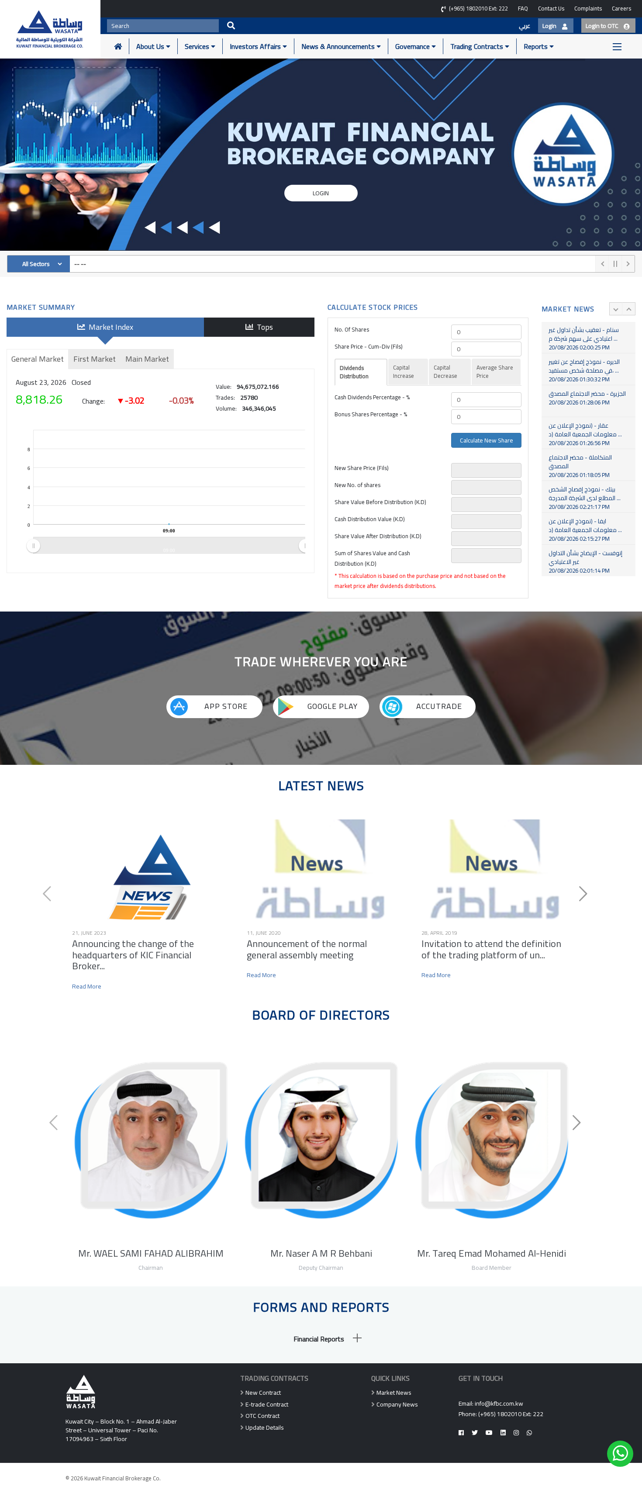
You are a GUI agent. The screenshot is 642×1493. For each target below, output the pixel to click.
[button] (321, 1339)
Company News (397, 1404)
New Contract (263, 1392)
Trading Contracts (477, 46)
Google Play (331, 706)
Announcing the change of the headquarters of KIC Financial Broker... (133, 954)
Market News (393, 1392)
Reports (536, 46)
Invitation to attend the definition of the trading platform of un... (491, 949)
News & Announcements (338, 46)
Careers (621, 8)
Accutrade (438, 706)
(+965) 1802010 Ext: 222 (510, 1414)
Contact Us (551, 8)
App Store (225, 706)
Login (321, 192)
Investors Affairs (256, 46)
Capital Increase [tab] (403, 371)
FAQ (523, 8)
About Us (151, 46)
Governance (413, 46)
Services (198, 46)
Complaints (588, 8)
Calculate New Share (486, 440)
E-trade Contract (266, 1404)
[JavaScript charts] (296, 445)
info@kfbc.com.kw (499, 1403)
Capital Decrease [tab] (445, 371)
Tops (263, 327)
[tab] (321, 1339)
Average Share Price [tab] (494, 371)
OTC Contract (262, 1415)
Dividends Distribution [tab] (354, 372)
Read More (86, 986)
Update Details (264, 1427)
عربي (524, 26)
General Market (37, 359)
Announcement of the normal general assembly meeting (307, 949)
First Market (94, 359)
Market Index (109, 327)
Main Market (147, 359)
